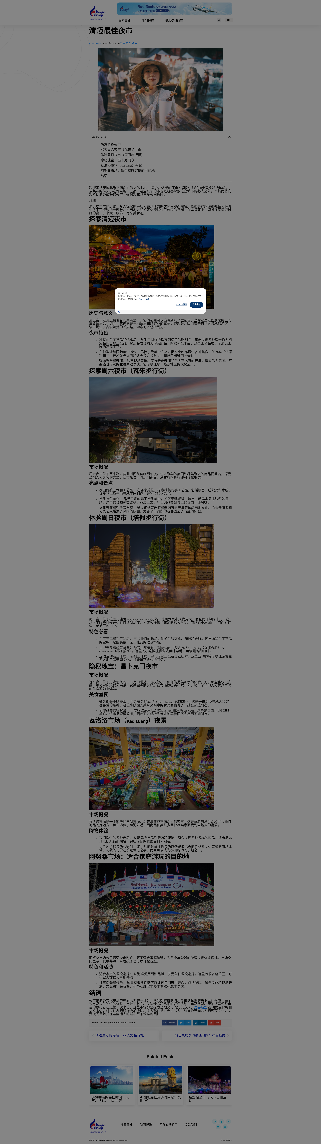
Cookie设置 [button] (181, 304)
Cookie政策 (144, 299)
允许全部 (196, 304)
